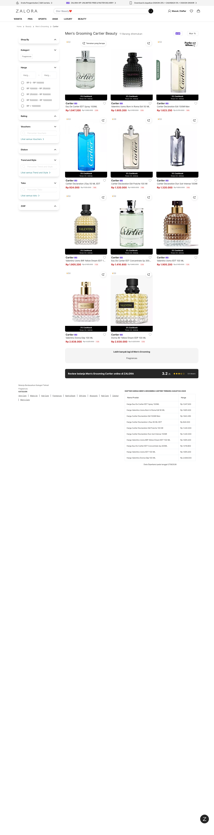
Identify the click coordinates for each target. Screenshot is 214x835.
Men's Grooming (42, 26)
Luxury (68, 19)
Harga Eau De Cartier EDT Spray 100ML (143, 404)
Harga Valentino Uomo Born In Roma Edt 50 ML (146, 410)
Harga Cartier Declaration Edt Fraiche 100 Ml (145, 428)
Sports (42, 19)
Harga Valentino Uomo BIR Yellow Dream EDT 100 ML (148, 440)
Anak (55, 19)
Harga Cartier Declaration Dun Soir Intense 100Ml (147, 434)
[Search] (150, 11)
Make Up (34, 396)
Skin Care (22, 396)
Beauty (82, 19)
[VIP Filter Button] (178, 33)
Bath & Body (70, 396)
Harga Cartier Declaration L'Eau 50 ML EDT (144, 422)
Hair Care (45, 396)
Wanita (18, 19)
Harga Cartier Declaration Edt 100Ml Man (143, 416)
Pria (30, 19)
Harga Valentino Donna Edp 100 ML (141, 458)
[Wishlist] (191, 11)
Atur (191, 33)
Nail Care (105, 396)
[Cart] (198, 11)
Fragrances (131, 358)
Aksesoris (94, 396)
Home (19, 26)
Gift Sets (82, 396)
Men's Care (25, 400)
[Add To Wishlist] (104, 103)
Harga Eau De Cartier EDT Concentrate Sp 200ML (147, 446)
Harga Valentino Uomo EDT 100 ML (141, 452)
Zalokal (115, 396)
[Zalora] (26, 11)
